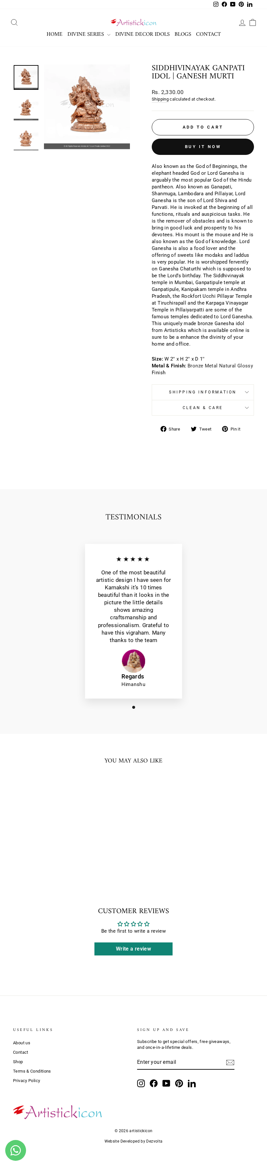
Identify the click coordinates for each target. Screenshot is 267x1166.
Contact (208, 34)
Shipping (160, 99)
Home (55, 34)
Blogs (183, 34)
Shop (18, 1061)
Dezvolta (154, 1141)
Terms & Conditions (32, 1071)
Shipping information (203, 392)
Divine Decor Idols (142, 34)
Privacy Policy (26, 1080)
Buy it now (203, 146)
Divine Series (86, 34)
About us (21, 1042)
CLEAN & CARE (203, 407)
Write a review (133, 949)
